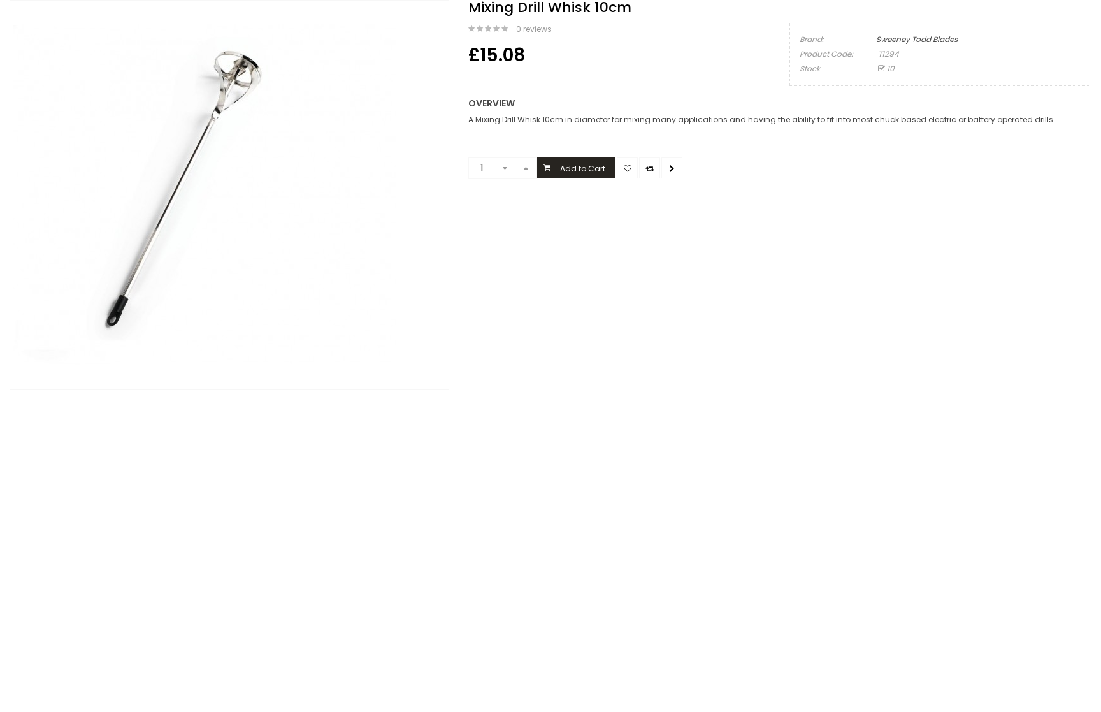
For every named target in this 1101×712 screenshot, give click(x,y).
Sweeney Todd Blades (917, 39)
